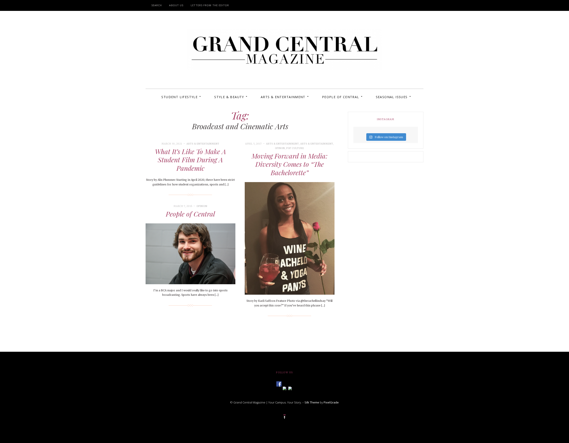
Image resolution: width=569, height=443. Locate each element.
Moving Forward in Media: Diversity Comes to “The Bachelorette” (289, 164)
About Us (176, 5)
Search (156, 5)
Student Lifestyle (179, 97)
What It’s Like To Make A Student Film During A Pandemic (190, 160)
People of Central (340, 97)
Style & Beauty (229, 97)
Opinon (280, 148)
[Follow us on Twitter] (284, 388)
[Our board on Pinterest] (290, 388)
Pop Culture (295, 148)
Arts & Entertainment (283, 97)
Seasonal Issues (392, 97)
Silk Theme (312, 402)
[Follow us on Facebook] (279, 382)
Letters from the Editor (210, 5)
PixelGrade (331, 402)
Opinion (201, 206)
